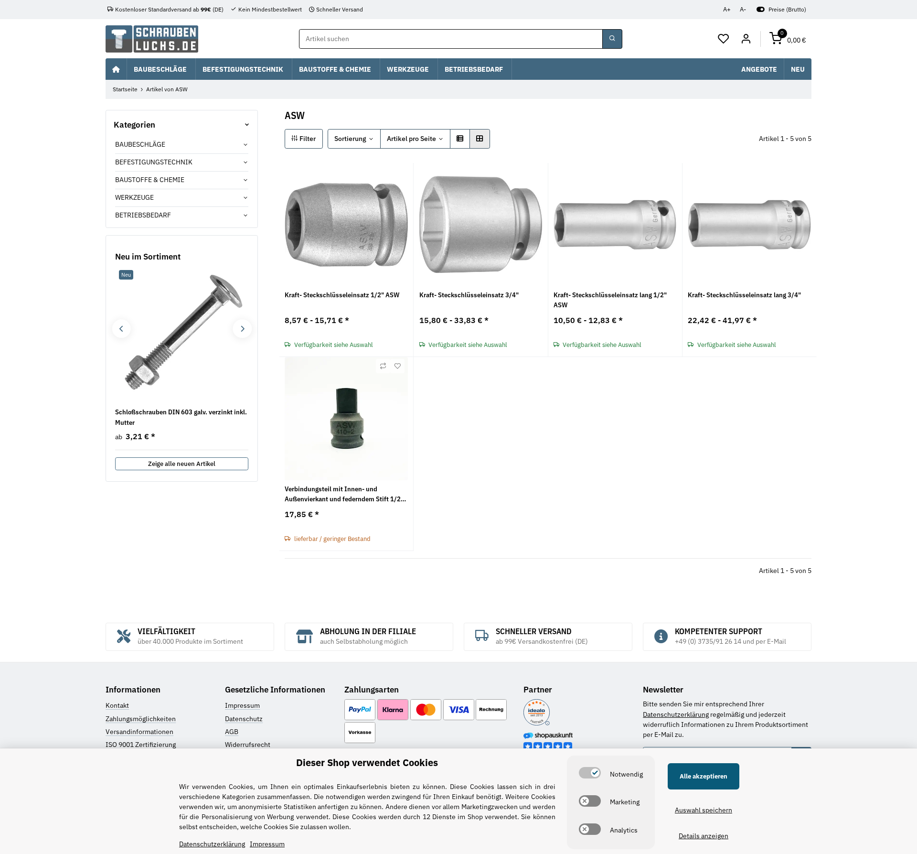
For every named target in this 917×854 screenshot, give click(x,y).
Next (242, 328)
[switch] (590, 772)
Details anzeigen (703, 836)
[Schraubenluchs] (152, 39)
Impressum (242, 705)
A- (743, 9)
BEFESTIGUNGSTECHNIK (153, 162)
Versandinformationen (139, 731)
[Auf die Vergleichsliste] (383, 366)
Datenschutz (244, 718)
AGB (231, 731)
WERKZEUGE (134, 197)
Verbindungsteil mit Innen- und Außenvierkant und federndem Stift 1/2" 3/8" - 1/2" (344, 494)
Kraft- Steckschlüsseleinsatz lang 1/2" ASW (610, 300)
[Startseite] (116, 68)
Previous (121, 328)
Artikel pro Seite (411, 138)
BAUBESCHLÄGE (140, 144)
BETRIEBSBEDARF (143, 215)
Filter (307, 138)
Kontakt (117, 705)
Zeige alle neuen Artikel (181, 464)
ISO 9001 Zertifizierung (141, 744)
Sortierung (350, 138)
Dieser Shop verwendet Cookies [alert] (367, 762)
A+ (727, 9)
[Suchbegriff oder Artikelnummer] (612, 39)
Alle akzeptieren (703, 776)
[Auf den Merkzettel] (397, 366)
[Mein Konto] (746, 39)
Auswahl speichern (703, 810)
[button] (724, 39)
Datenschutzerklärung (676, 714)
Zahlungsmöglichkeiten (141, 718)
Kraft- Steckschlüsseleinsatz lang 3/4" (744, 295)
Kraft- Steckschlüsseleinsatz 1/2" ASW (342, 295)
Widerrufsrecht (247, 744)
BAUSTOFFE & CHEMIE (149, 179)
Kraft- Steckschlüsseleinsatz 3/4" (469, 295)
